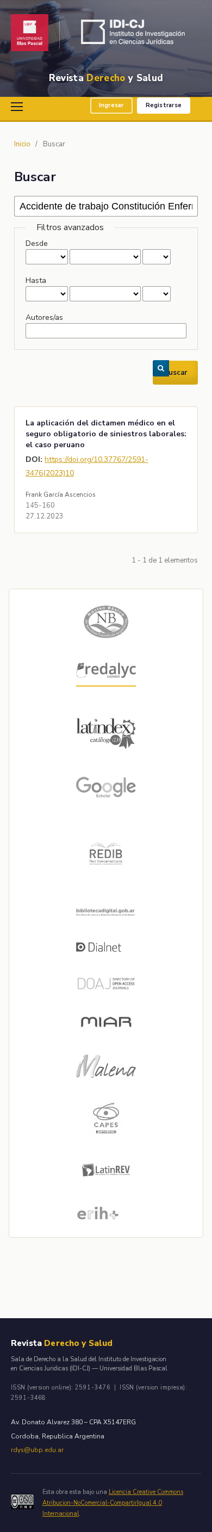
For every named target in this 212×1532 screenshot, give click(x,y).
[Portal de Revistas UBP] (29, 34)
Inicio (22, 144)
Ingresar (111, 105)
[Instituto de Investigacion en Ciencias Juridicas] (136, 34)
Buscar (175, 373)
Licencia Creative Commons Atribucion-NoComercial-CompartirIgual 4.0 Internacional (112, 1502)
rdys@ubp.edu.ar (37, 1449)
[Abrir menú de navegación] (18, 106)
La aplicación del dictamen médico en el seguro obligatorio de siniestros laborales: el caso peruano (106, 434)
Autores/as (44, 317)
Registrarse (164, 105)
